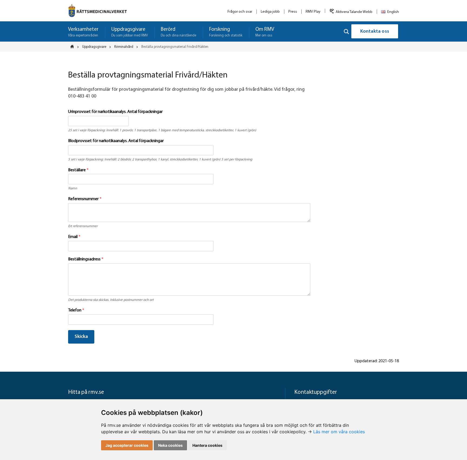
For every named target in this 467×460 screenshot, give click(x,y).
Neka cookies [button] (170, 445)
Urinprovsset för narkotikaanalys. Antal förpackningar (115, 112)
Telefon (76, 310)
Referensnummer (85, 199)
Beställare (78, 170)
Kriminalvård (123, 47)
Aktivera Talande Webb (354, 12)
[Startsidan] (73, 46)
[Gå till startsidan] (97, 10)
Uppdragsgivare (94, 47)
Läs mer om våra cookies (339, 431)
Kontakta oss (374, 31)
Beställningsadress (86, 259)
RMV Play (313, 12)
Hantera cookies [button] (207, 445)
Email (74, 237)
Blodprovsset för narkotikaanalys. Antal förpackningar (116, 141)
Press (292, 12)
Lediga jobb (270, 12)
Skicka (81, 336)
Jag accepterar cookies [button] (126, 445)
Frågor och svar (240, 12)
